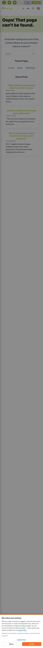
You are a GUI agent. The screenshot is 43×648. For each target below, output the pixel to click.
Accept (31, 644)
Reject (11, 644)
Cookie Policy (22, 630)
